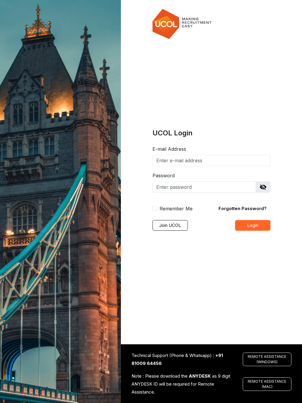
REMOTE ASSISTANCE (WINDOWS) (267, 359)
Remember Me (176, 209)
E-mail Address (169, 149)
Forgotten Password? (243, 208)
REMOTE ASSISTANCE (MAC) (267, 384)
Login (252, 225)
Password (163, 175)
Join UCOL (170, 225)
